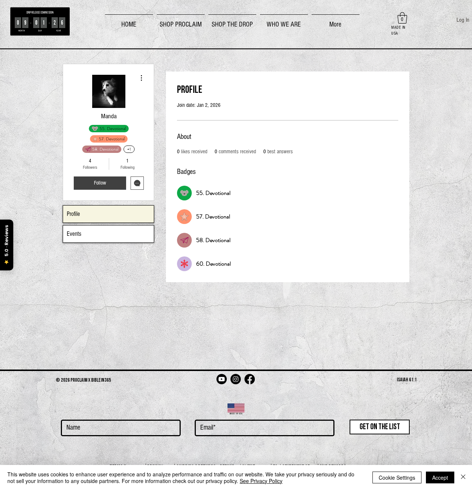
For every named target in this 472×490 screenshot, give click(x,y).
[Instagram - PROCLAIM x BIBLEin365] (235, 379)
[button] (180, 21)
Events (74, 233)
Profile (73, 213)
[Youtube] (221, 379)
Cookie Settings (397, 477)
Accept (440, 477)
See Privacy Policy (261, 480)
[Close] (463, 477)
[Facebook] (249, 379)
